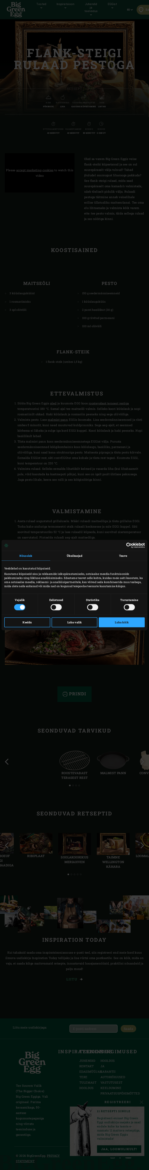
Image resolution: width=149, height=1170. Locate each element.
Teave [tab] (123, 556)
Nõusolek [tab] (25, 556)
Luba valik (74, 622)
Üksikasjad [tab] (74, 556)
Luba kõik (122, 622)
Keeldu (27, 622)
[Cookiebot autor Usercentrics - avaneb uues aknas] (128, 545)
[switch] (56, 607)
